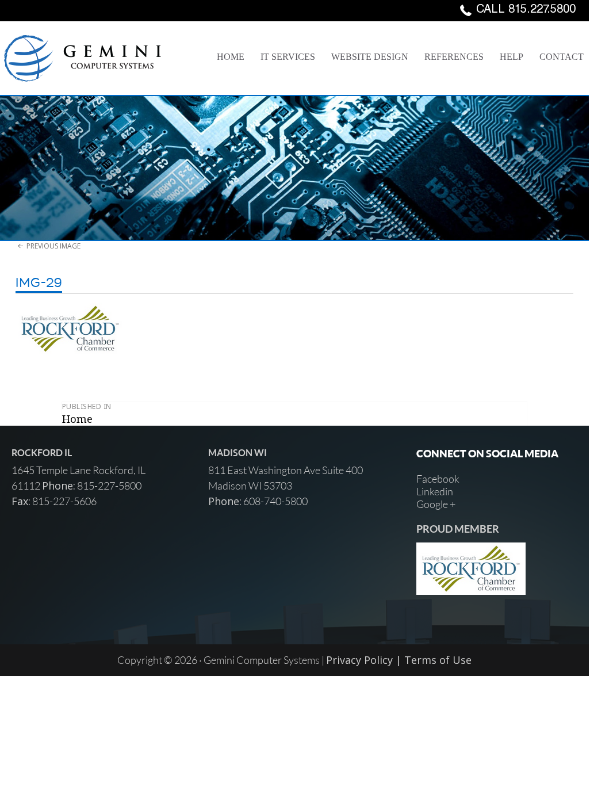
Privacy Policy (359, 660)
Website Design (369, 57)
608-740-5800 (275, 501)
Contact (561, 57)
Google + (435, 504)
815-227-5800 (108, 485)
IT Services (287, 57)
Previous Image (53, 246)
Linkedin (434, 491)
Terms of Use (438, 660)
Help (511, 57)
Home (230, 57)
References (454, 57)
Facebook (437, 478)
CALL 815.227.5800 (526, 10)
